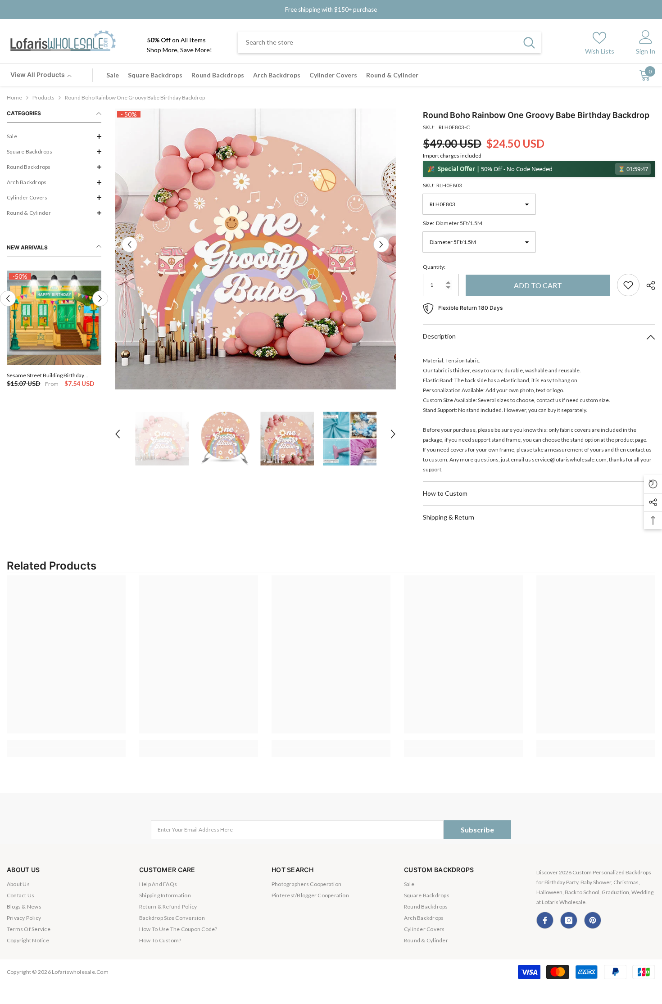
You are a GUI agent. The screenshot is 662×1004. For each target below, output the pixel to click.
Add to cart (538, 285)
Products (43, 97)
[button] (54, 136)
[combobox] (377, 42)
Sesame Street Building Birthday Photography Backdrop (45, 375)
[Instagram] (568, 920)
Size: (452, 223)
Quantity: (434, 266)
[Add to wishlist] (628, 285)
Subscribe (477, 829)
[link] (66, 743)
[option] (54, 330)
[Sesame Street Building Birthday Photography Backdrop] (54, 318)
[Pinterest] (592, 920)
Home (14, 97)
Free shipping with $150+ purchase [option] (331, 9)
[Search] (389, 42)
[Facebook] (544, 920)
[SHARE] (647, 285)
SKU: (442, 185)
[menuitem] (54, 136)
